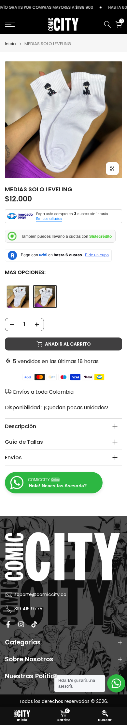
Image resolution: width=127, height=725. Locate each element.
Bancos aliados (49, 218)
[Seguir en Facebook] (8, 624)
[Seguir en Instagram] (21, 624)
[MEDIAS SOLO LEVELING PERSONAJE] (18, 297)
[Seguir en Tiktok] (34, 624)
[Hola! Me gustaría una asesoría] (116, 683)
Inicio (10, 44)
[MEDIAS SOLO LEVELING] (45, 296)
